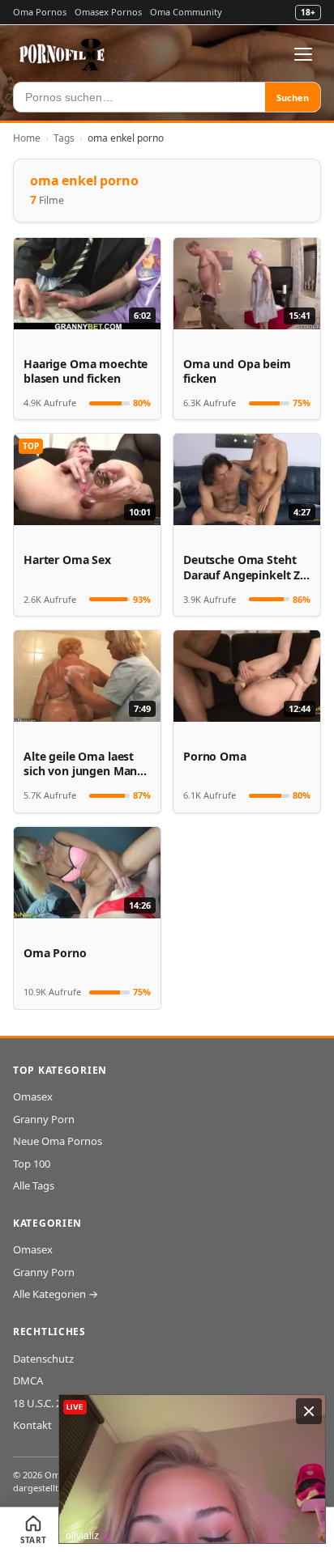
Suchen (292, 97)
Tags (64, 138)
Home (27, 138)
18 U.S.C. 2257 (46, 1403)
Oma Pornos (39, 12)
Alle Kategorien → (55, 1294)
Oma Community (186, 12)
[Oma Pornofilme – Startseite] (62, 54)
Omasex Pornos (108, 12)
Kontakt (32, 1425)
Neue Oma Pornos (57, 1141)
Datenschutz (43, 1358)
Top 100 (31, 1163)
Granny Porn (44, 1119)
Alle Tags (33, 1185)
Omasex (33, 1096)
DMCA (28, 1380)
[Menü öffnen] (303, 54)
